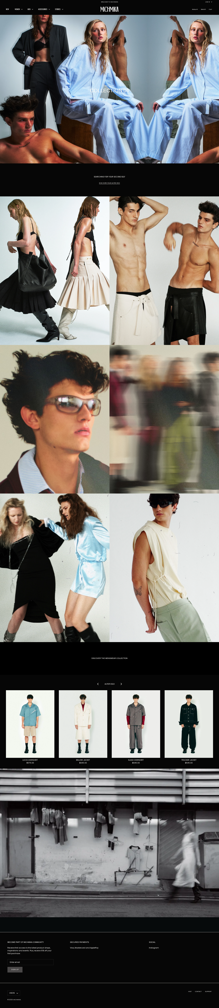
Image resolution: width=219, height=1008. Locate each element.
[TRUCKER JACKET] (189, 724)
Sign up (15, 969)
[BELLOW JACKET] (83, 724)
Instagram (154, 947)
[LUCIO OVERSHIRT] (30, 724)
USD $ (207, 2)
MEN (29, 9)
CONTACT (198, 991)
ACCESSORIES (42, 9)
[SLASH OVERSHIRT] (136, 724)
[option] (109, 89)
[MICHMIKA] (109, 9)
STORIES (57, 9)
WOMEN (17, 9)
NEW (7, 9)
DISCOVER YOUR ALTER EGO (109, 183)
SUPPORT (208, 991)
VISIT (190, 991)
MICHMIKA (17, 1000)
